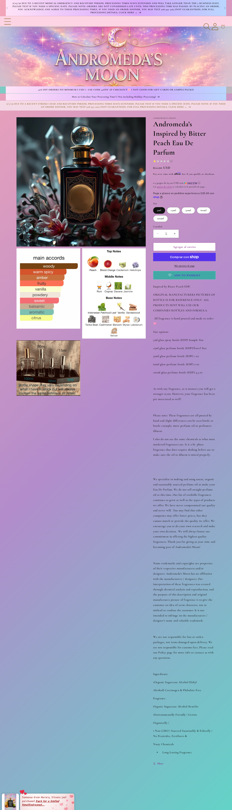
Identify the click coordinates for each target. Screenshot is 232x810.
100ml (160, 218)
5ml (159, 210)
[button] (8, 51)
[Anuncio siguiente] (225, 8)
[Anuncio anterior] (7, 8)
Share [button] (160, 763)
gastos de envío (164, 186)
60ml (204, 210)
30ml (188, 210)
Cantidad (157, 226)
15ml (173, 210)
